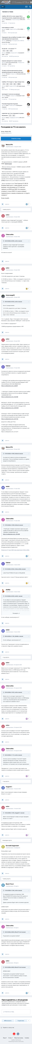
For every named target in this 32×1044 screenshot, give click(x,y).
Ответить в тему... (9, 1011)
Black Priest (10, 884)
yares (7, 105)
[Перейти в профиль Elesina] (28, 94)
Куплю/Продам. (6, 42)
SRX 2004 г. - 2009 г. (7, 64)
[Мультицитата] (2, 204)
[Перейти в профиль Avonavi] (28, 71)
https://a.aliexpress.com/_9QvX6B (9, 396)
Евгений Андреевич (12, 845)
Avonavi (8, 74)
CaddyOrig (8, 40)
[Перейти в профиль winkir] (3, 487)
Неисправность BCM (8, 27)
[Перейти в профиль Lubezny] (28, 28)
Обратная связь (18, 1038)
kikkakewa (8, 19)
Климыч (8, 95)
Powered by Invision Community (16, 1041)
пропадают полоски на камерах (11, 94)
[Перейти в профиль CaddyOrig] (28, 38)
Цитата (7, 204)
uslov (7, 215)
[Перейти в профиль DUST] (28, 82)
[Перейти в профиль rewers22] (28, 49)
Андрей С (9, 787)
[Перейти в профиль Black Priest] (3, 885)
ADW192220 (8, 163)
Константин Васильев (11, 62)
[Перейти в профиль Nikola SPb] (3, 145)
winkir (8, 486)
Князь (7, 117)
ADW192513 (8, 168)
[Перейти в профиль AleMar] (3, 590)
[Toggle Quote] (4, 241)
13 (18, 84)
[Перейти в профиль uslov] (3, 216)
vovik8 (7, 29)
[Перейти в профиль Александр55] (3, 296)
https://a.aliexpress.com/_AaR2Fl (9, 385)
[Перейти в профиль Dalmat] (3, 367)
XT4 (10, 133)
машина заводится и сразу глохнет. (12, 60)
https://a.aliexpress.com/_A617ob (9, 419)
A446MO (8, 52)
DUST (7, 86)
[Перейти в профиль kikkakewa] (28, 16)
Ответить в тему (16, 138)
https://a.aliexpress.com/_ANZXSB (10, 407)
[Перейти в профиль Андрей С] (3, 787)
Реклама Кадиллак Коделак (10, 103)
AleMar (8, 590)
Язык (4, 1038)
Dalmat (8, 366)
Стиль (10, 1038)
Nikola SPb (8, 131)
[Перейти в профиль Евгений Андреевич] (3, 846)
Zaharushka (9, 234)
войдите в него (6, 1005)
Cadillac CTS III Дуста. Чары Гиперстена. (13, 82)
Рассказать (8, 1020)
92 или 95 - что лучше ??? (9, 48)
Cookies (27, 1038)
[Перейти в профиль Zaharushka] (3, 235)
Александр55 (10, 295)
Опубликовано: (13, 146)
